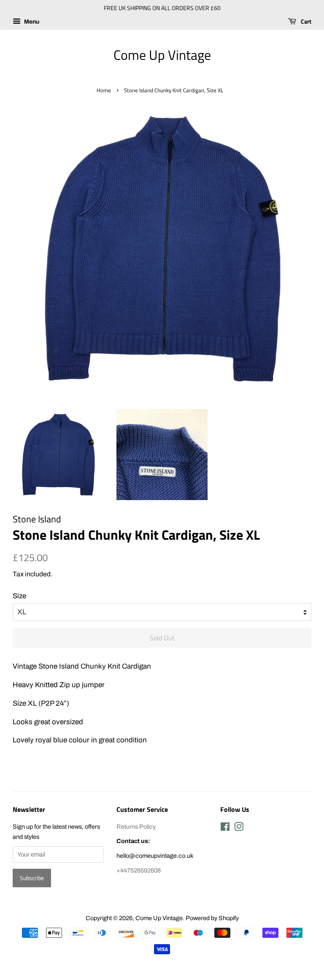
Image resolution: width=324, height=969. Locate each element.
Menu (31, 22)
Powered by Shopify (212, 918)
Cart (305, 21)
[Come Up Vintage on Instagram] (238, 828)
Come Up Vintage (162, 55)
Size (19, 596)
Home (104, 90)
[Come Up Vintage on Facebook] (225, 828)
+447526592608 (138, 870)
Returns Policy (136, 826)
